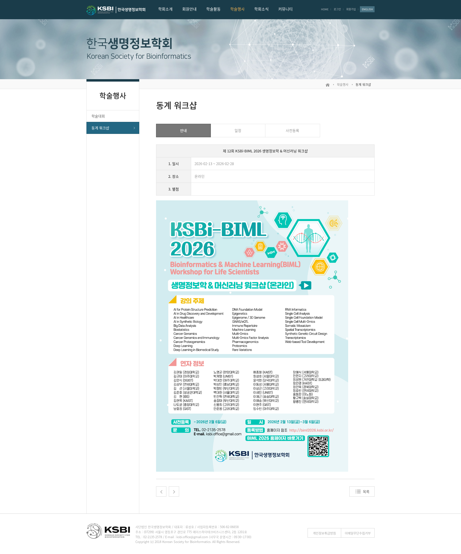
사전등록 (292, 130)
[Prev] (161, 491)
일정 (238, 130)
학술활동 (213, 9)
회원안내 (189, 9)
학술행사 (237, 9)
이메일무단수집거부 (358, 533)
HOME (324, 9)
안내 (183, 130)
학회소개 (165, 9)
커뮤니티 (285, 9)
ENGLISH (367, 9)
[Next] (174, 491)
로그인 (337, 9)
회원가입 (351, 9)
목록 (366, 491)
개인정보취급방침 (324, 533)
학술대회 (98, 116)
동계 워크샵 (100, 128)
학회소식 (261, 9)
